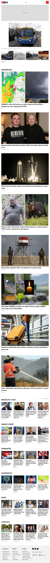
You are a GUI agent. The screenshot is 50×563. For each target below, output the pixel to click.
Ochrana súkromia (6, 553)
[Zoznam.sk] (35, 555)
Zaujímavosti (6, 473)
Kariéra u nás (5, 556)
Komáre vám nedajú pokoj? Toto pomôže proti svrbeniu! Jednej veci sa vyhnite (43, 487)
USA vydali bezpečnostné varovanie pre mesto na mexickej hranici (6, 462)
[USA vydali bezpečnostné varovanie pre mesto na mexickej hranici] (6, 455)
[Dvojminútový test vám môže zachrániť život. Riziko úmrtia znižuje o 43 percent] (6, 479)
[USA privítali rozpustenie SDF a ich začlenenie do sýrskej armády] (31, 455)
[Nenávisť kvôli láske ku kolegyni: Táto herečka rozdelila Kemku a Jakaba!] (31, 406)
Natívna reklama (15, 559)
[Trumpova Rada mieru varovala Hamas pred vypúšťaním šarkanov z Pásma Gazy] (43, 455)
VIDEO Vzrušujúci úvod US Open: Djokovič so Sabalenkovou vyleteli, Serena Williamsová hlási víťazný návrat (43, 512)
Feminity (39, 539)
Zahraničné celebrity (29, 540)
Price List (14, 558)
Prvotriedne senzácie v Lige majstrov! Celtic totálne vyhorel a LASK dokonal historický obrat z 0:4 (6, 512)
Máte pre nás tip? (25, 559)
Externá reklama (15, 553)
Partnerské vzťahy (16, 540)
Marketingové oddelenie (26, 558)
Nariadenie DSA (5, 559)
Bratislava (39, 443)
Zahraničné (6, 449)
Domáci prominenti (4, 418)
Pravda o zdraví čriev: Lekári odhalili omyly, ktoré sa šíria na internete (31, 487)
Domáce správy (7, 424)
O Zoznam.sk (5, 548)
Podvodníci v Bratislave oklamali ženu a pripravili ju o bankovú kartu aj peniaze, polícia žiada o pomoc (43, 438)
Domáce (2, 443)
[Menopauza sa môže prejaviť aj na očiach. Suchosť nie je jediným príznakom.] (43, 528)
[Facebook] (33, 549)
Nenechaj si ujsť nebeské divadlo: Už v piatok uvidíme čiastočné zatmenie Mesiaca (18, 487)
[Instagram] (35, 549)
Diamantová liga (28, 516)
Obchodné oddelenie (26, 554)
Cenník (13, 556)
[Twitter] (38, 549)
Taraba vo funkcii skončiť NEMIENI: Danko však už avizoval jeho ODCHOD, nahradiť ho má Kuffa (31, 438)
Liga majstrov (3, 516)
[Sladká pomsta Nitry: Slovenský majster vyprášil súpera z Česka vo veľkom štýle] (18, 504)
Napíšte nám (5, 558)
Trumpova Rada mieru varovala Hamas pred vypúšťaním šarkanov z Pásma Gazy (43, 462)
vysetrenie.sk (28, 490)
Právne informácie (6, 551)
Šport (3, 497)
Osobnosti (27, 417)
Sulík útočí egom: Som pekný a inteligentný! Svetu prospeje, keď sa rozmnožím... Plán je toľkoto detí (18, 414)
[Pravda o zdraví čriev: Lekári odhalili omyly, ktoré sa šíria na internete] (31, 479)
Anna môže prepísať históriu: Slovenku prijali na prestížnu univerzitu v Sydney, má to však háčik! (18, 438)
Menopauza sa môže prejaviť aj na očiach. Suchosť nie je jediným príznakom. (43, 536)
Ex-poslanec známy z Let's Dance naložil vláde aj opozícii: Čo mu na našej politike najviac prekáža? (6, 414)
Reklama (14, 548)
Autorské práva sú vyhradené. (37, 552)
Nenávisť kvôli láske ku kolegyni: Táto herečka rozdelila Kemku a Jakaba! (31, 414)
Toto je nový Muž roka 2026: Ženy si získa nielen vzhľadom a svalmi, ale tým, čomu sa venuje (31, 536)
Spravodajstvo (24, 551)
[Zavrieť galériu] (47, 2)
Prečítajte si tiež (8, 400)
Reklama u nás (15, 551)
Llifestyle (5, 522)
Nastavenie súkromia (6, 554)
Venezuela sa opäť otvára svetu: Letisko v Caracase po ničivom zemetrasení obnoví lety (18, 463)
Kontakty (24, 548)
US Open (39, 516)
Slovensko (15, 515)
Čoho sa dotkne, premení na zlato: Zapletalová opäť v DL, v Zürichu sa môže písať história (31, 512)
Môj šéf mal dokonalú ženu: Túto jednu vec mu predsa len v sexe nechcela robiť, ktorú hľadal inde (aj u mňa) (18, 536)
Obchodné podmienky (16, 554)
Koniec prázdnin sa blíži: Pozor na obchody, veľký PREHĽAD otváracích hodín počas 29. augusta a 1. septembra (6, 438)
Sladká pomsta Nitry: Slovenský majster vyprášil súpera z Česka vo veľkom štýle (18, 511)
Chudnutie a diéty (4, 540)
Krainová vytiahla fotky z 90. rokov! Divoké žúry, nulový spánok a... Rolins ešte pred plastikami (43, 414)
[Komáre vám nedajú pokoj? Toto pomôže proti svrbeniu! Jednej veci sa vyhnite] (43, 479)
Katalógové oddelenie (26, 556)
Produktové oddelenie (26, 553)
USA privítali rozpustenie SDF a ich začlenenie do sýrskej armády (31, 462)
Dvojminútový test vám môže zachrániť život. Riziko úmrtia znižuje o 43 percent (6, 487)
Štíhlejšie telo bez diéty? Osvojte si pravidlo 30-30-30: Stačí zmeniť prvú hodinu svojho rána (5, 536)
